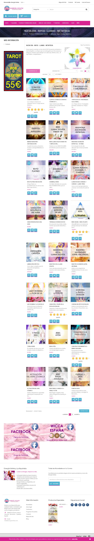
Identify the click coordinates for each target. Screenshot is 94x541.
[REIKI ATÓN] (58, 334)
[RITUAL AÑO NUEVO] (52, 508)
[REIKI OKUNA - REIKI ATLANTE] (80, 210)
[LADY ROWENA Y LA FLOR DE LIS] (36, 292)
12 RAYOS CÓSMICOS (33, 99)
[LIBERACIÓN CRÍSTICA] (36, 252)
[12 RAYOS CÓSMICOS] (36, 87)
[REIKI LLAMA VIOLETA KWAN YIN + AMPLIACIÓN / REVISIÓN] (58, 129)
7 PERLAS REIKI (31, 346)
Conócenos (29, 509)
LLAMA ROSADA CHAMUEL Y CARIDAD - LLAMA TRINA (79, 183)
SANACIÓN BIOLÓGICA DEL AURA (34, 223)
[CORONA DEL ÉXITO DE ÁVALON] (80, 292)
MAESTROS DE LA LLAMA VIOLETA (55, 265)
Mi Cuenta (77, 2)
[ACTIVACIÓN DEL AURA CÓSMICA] (36, 376)
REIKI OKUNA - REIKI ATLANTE (79, 222)
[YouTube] (79, 504)
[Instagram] (87, 504)
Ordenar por (55, 71)
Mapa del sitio (30, 516)
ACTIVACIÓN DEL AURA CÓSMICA (33, 389)
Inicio (24, 34)
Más (78, 23)
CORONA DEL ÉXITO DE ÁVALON (80, 304)
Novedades (29, 504)
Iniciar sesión (12, 16)
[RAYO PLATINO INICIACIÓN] (36, 170)
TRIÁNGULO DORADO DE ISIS (57, 222)
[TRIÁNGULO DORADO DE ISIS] (58, 210)
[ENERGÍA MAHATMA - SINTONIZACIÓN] (36, 129)
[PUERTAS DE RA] (80, 376)
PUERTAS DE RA (76, 388)
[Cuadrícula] (85, 71)
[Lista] (88, 71)
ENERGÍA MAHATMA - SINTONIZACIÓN (32, 143)
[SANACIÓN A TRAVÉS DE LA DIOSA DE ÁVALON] (58, 292)
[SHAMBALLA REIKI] (58, 170)
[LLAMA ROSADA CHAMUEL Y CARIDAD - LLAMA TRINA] (80, 170)
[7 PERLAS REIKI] (36, 334)
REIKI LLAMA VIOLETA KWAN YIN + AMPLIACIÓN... (57, 143)
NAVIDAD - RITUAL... (53, 522)
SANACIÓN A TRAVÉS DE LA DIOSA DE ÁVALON (56, 305)
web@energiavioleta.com (11, 520)
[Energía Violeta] (14, 8)
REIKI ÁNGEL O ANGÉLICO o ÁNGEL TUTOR (56, 389)
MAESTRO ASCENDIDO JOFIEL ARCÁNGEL (79, 265)
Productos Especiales (56, 500)
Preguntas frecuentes (31, 511)
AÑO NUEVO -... (63, 504)
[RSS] (76, 504)
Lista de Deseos (86, 2)
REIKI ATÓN (52, 346)
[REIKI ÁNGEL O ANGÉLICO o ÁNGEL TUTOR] (58, 376)
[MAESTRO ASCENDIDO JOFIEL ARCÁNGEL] (80, 252)
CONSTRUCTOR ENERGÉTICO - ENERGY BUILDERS (80, 347)
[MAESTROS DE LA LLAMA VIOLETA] (58, 252)
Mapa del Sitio (62, 2)
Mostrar (45, 74)
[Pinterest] (83, 504)
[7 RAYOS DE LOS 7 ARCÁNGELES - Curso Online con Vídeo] (80, 87)
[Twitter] (72, 504)
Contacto (70, 2)
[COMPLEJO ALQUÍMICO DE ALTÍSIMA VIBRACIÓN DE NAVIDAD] (52, 517)
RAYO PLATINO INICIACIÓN (34, 182)
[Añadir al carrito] (28, 116)
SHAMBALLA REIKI (54, 182)
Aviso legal (29, 507)
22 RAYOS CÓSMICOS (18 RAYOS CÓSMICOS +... (57, 100)
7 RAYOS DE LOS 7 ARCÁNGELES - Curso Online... (80, 100)
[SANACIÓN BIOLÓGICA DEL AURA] (36, 210)
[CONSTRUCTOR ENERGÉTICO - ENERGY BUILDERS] (80, 334)
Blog (27, 519)
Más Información (11, 40)
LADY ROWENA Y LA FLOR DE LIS (35, 304)
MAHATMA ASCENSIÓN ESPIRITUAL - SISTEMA (78, 143)
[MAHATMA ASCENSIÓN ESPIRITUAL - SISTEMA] (80, 129)
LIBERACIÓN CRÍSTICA (33, 264)
